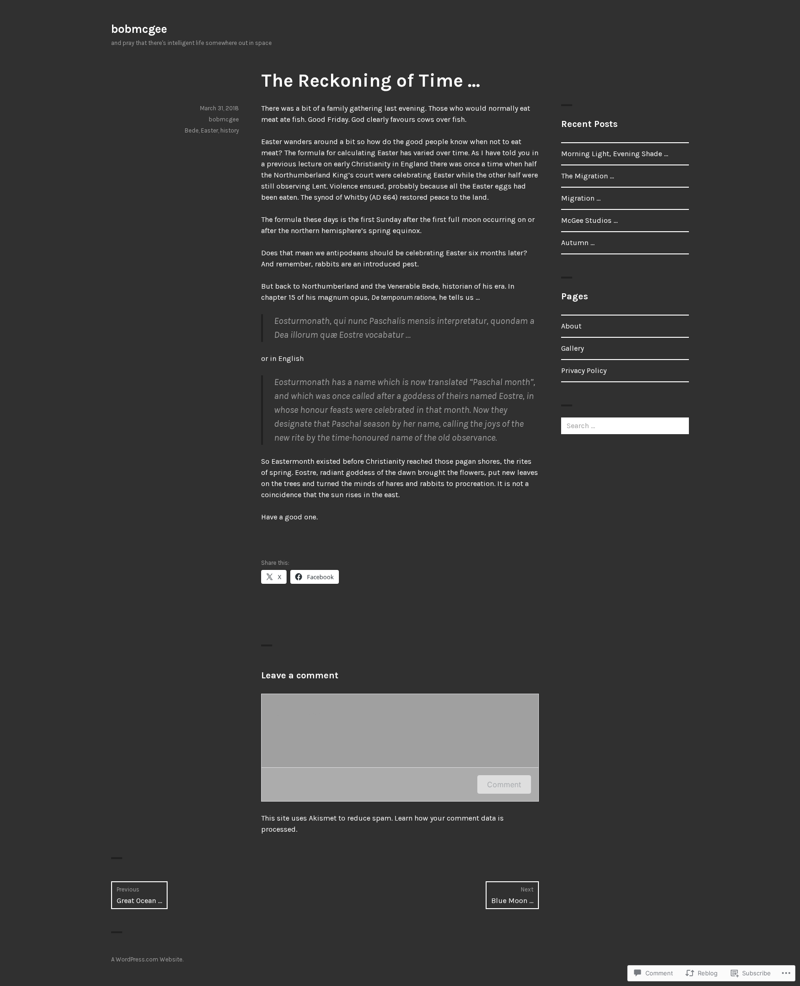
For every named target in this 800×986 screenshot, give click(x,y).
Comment (504, 784)
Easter (209, 130)
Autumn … (577, 242)
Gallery (572, 348)
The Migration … (587, 175)
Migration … (580, 198)
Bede (192, 130)
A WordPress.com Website (146, 959)
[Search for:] (625, 425)
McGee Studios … (589, 220)
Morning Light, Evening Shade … (614, 153)
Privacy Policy (583, 370)
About (571, 326)
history (229, 130)
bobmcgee (139, 29)
